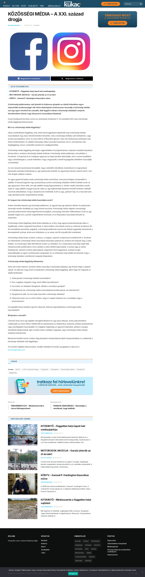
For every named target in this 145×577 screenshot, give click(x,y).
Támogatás (111, 4)
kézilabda (78, 549)
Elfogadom (73, 573)
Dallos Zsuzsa (46, 458)
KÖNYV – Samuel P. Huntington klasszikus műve (30, 98)
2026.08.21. (58, 458)
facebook (80, 369)
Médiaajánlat (54, 6)
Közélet (6, 6)
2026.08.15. (59, 507)
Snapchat (44, 369)
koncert (97, 545)
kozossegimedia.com (16, 350)
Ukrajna (91, 557)
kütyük (93, 549)
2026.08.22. (59, 433)
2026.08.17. (59, 482)
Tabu (42, 6)
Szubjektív (33, 6)
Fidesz (85, 541)
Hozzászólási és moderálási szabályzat (118, 551)
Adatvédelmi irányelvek (117, 543)
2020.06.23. (28, 25)
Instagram (54, 369)
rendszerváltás (80, 557)
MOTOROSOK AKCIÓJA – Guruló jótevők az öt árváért (33, 95)
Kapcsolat (111, 540)
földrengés (95, 541)
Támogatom (118, 23)
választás (78, 560)
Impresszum (112, 555)
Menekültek (79, 553)
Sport (23, 6)
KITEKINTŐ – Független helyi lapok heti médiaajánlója (32, 91)
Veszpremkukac (14, 25)
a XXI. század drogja (30, 369)
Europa (77, 541)
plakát (89, 553)
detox (18, 369)
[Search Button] (141, 4)
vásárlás (88, 560)
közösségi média (67, 369)
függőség (13, 373)
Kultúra (15, 6)
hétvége (88, 545)
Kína (86, 549)
